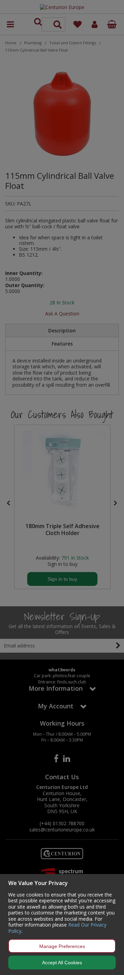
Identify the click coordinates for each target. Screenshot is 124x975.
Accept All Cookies (62, 962)
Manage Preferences (62, 946)
